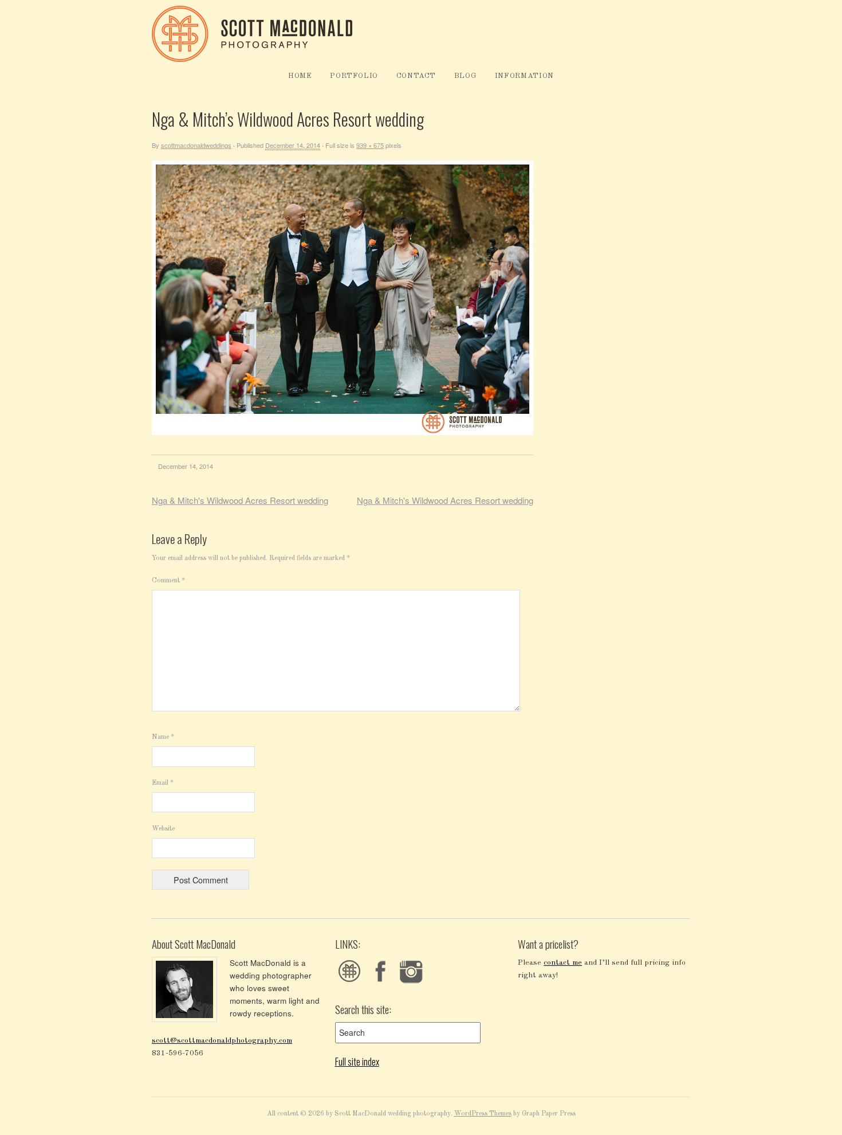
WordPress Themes (483, 1113)
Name (163, 737)
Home (300, 76)
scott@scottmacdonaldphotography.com (222, 1040)
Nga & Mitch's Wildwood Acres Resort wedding (240, 500)
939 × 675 (370, 145)
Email (163, 783)
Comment (168, 580)
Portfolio (354, 76)
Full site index (357, 1062)
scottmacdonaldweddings (196, 145)
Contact (416, 76)
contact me (563, 962)
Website (163, 828)
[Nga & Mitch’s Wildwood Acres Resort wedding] (342, 433)
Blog (465, 76)
